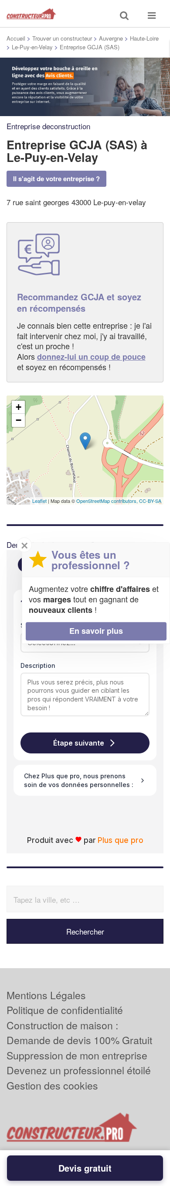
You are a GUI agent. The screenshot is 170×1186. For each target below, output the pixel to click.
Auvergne (111, 38)
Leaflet (39, 500)
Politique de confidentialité (65, 1010)
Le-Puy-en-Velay (32, 47)
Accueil (16, 38)
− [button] (18, 420)
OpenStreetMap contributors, (107, 500)
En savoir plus (96, 630)
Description (37, 665)
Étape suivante (78, 743)
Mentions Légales (46, 995)
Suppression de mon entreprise (77, 1055)
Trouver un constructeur (62, 38)
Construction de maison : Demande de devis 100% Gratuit (79, 1033)
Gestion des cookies (52, 1085)
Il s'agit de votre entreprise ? (56, 178)
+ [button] (18, 407)
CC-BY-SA (150, 500)
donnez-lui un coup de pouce (91, 356)
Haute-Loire (144, 38)
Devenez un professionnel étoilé (79, 1070)
